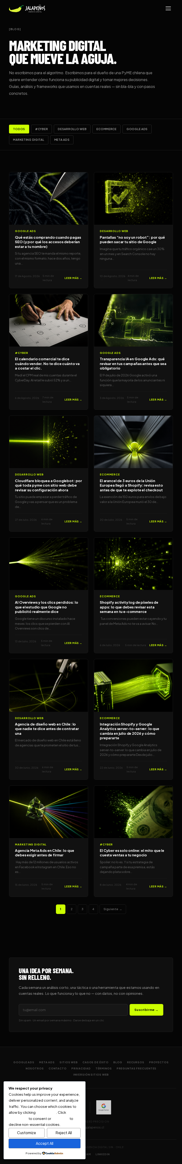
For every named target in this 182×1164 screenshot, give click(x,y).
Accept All (44, 1143)
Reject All (63, 1132)
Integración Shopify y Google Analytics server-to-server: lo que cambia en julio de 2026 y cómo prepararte (129, 731)
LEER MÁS (73, 277)
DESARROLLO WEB (72, 129)
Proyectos (159, 1062)
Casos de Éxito (95, 1062)
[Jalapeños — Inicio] (27, 8)
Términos (104, 1068)
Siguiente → (113, 909)
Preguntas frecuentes (137, 1068)
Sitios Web (68, 1062)
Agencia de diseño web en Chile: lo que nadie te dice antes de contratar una (47, 728)
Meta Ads (47, 1062)
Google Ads (23, 1062)
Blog (117, 1062)
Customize (26, 1132)
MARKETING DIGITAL (28, 140)
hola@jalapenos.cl (91, 1127)
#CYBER (41, 129)
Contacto (58, 1068)
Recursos (135, 1062)
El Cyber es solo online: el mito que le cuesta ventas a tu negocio (132, 852)
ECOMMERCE (106, 129)
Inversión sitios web (91, 1074)
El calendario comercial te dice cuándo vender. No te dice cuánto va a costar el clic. (47, 363)
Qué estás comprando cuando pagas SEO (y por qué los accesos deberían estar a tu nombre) (48, 242)
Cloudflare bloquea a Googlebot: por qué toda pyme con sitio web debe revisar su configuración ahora (48, 485)
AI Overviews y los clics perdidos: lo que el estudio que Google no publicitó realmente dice (46, 607)
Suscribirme (146, 1010)
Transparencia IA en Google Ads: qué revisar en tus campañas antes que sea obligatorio (133, 363)
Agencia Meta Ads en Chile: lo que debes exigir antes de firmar (44, 852)
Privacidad (81, 1068)
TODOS (19, 129)
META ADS (62, 140)
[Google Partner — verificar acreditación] (104, 1107)
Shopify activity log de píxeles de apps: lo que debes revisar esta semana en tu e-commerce (129, 607)
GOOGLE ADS (137, 129)
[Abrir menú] (168, 8)
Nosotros (35, 1068)
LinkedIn (102, 1154)
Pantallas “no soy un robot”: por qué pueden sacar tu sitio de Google (132, 239)
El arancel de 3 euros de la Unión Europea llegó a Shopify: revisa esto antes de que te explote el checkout (131, 485)
